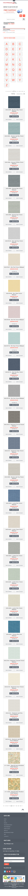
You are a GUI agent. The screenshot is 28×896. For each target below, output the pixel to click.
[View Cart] (24, 16)
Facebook (12, 871)
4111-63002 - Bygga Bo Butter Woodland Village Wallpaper (14, 792)
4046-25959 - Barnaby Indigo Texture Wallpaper (14, 110)
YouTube (7, 871)
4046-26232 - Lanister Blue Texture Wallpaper (14, 503)
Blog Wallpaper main (8, 843)
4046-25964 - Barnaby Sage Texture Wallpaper (14, 215)
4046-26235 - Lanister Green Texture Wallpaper (14, 582)
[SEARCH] (23, 19)
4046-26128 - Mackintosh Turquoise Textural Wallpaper (14, 661)
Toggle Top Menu (14, 0)
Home (4, 32)
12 (19, 91)
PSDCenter (14, 887)
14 (22, 91)
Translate (13, 30)
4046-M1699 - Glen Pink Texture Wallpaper (14, 319)
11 (17, 91)
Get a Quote (11, 24)
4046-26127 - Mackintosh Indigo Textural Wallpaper (14, 451)
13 (20, 91)
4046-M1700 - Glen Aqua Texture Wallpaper (14, 346)
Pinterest (10, 871)
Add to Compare (19, 119)
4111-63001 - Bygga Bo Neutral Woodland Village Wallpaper (14, 766)
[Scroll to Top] (23, 810)
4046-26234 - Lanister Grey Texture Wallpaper (14, 556)
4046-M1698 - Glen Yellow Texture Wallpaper (14, 294)
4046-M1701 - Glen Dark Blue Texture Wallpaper (14, 372)
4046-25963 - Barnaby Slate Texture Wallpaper (14, 189)
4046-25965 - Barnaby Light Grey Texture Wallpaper (14, 477)
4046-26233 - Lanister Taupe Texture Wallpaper (14, 530)
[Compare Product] (21, 16)
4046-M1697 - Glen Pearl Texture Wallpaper (14, 267)
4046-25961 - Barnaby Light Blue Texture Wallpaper (14, 136)
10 (15, 91)
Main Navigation (4, 27)
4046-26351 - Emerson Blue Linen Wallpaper (14, 635)
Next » (24, 91)
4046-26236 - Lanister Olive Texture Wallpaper (14, 608)
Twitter (5, 871)
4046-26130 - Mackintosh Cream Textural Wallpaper (14, 687)
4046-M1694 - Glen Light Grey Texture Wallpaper (14, 241)
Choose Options (15, 116)
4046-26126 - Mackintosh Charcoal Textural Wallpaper (14, 425)
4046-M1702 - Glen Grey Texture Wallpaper (14, 398)
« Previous (6, 91)
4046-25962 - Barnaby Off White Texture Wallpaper (14, 163)
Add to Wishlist (8, 119)
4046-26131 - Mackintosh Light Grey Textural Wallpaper (14, 713)
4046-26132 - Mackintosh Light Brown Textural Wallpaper (14, 739)
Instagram (14, 871)
